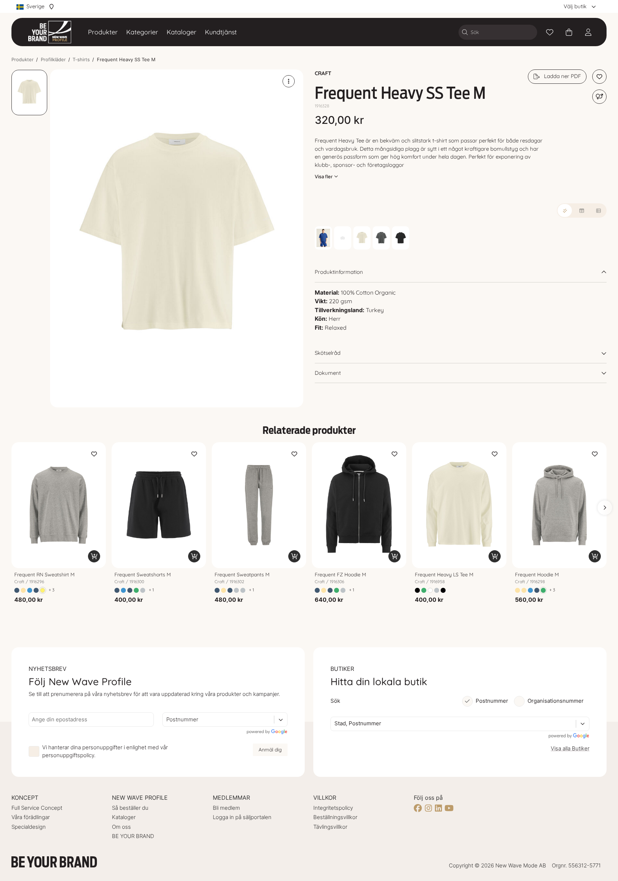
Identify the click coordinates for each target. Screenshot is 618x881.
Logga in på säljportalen (242, 817)
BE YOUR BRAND (133, 836)
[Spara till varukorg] (94, 556)
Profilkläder (53, 59)
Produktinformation (339, 271)
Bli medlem (226, 807)
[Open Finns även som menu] (599, 96)
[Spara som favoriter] (549, 32)
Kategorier (142, 32)
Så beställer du (130, 807)
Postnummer (492, 700)
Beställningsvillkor (335, 817)
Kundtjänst (221, 32)
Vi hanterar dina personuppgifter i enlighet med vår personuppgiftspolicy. (105, 751)
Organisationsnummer (556, 700)
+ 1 (151, 589)
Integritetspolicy (333, 807)
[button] (176, 238)
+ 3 (51, 589)
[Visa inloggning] (588, 32)
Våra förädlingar (30, 817)
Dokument (328, 372)
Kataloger (181, 32)
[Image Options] (289, 81)
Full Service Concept (36, 807)
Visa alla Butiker (570, 748)
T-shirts (81, 59)
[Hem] (50, 32)
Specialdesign (28, 826)
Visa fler (324, 176)
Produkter (103, 32)
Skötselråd (327, 352)
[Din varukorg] (569, 32)
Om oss (121, 826)
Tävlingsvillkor (330, 826)
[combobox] (167, 720)
